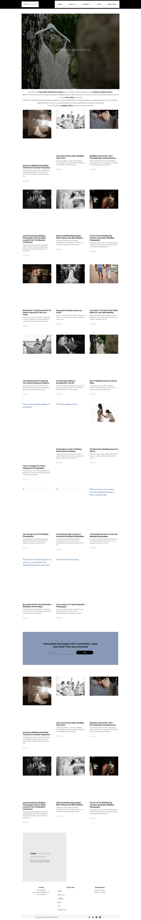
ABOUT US (72, 4)
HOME (60, 4)
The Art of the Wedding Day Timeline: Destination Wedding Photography (102, 238)
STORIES (86, 4)
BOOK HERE (112, 4)
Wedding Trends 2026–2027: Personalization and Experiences (103, 157)
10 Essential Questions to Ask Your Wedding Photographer (104, 535)
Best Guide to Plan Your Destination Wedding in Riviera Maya (37, 605)
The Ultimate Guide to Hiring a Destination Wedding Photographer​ (70, 535)
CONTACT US (61, 910)
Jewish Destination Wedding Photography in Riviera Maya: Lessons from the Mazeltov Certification (34, 806)
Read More (26, 180)
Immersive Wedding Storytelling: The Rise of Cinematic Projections (36, 167)
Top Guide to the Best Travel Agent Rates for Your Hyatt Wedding (104, 311)
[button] (90, 4)
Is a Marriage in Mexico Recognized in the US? (65, 382)
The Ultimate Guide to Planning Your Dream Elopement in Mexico (36, 382)
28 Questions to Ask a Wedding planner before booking (69, 450)
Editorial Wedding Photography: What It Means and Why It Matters (69, 237)
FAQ (58, 906)
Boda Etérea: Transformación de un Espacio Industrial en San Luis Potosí (37, 312)
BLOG (99, 4)
